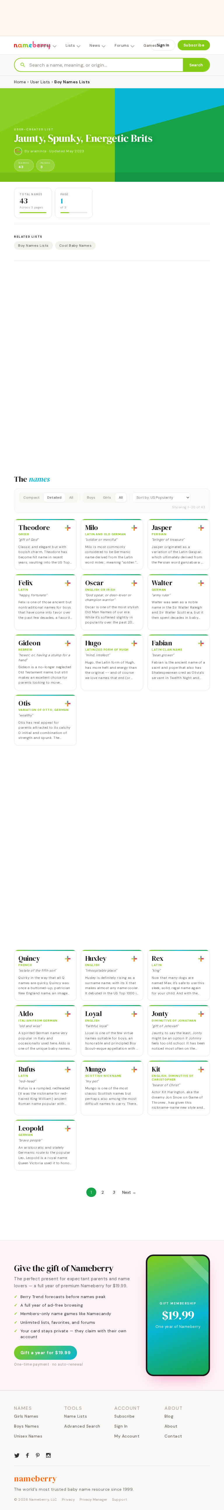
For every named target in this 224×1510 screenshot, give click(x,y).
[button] (112, 500)
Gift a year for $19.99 (45, 1353)
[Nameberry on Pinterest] (38, 1455)
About (171, 1426)
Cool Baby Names (75, 245)
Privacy (68, 1499)
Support (119, 1499)
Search (196, 65)
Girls (107, 497)
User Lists (40, 81)
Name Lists (75, 1416)
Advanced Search (82, 1426)
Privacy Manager (93, 1499)
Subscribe (193, 45)
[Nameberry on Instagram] (48, 1455)
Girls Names (26, 1416)
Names (44, 45)
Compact (31, 497)
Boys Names (26, 1426)
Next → (129, 1192)
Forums (122, 45)
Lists (70, 45)
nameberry (35, 1478)
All (71, 497)
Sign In (163, 45)
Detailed (54, 497)
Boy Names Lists (33, 245)
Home (20, 81)
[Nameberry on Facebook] (27, 1455)
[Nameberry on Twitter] (17, 1455)
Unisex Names (28, 1436)
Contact (173, 1436)
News (95, 45)
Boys (91, 497)
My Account (126, 1436)
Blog (168, 1416)
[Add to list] (67, 528)
